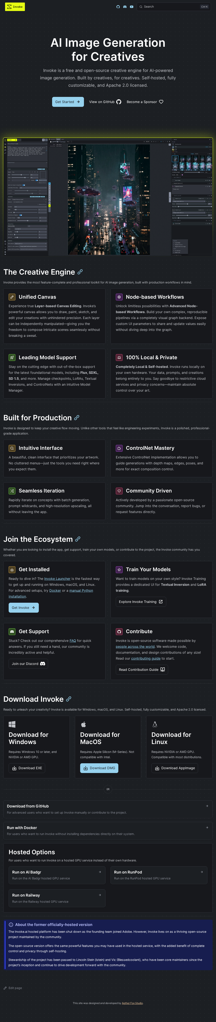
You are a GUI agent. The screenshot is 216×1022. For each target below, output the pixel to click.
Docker (55, 590)
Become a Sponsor (142, 102)
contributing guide (146, 658)
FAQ (73, 640)
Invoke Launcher (57, 578)
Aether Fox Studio (132, 1003)
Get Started (64, 102)
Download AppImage (178, 768)
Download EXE (30, 768)
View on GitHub (102, 102)
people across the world (135, 646)
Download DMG (102, 768)
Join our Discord (25, 664)
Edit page (15, 988)
